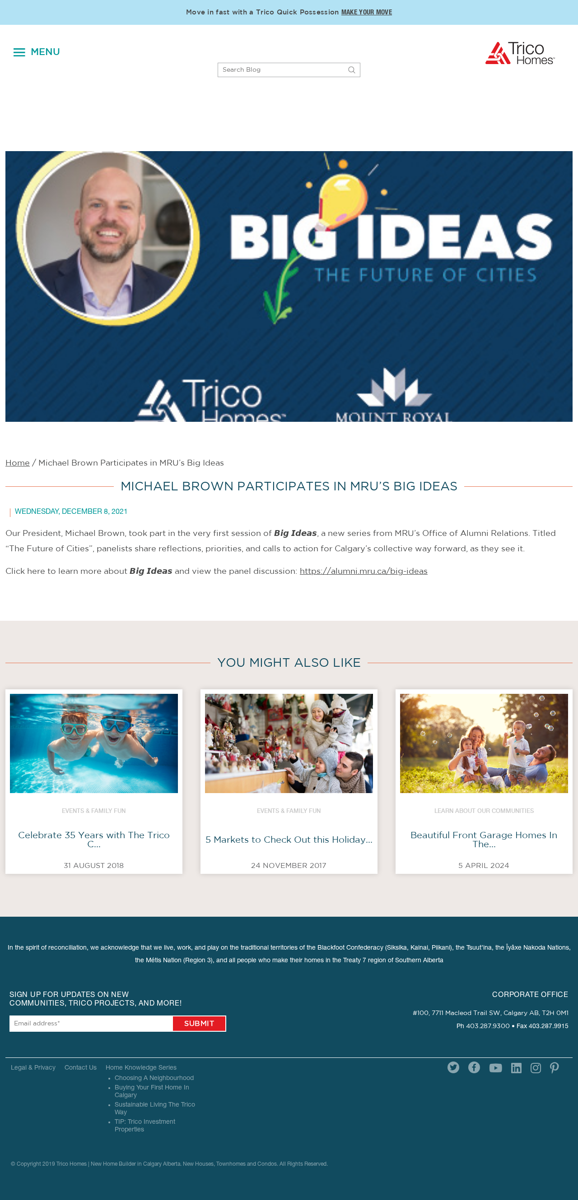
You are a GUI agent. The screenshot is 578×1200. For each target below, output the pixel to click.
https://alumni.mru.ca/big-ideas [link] (364, 572)
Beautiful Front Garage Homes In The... (483, 840)
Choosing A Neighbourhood (154, 1078)
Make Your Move (366, 12)
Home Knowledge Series (141, 1068)
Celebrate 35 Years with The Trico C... (94, 840)
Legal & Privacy (33, 1068)
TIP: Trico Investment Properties (145, 1126)
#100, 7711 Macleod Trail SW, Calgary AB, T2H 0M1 (491, 1013)
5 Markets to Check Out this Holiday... (289, 840)
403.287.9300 (488, 1026)
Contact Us (81, 1068)
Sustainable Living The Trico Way (155, 1109)
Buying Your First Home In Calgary (152, 1092)
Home (17, 463)
